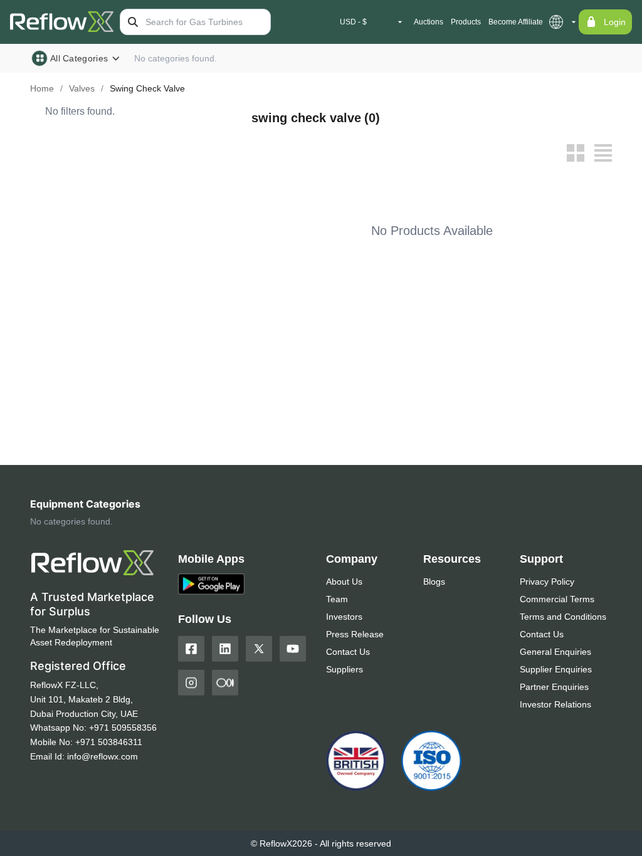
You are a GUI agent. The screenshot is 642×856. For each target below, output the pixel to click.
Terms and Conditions (563, 617)
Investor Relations (555, 704)
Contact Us (348, 652)
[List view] (603, 153)
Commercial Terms (557, 599)
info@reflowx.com (102, 756)
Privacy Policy (547, 582)
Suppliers (344, 669)
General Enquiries (555, 652)
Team (337, 599)
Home (42, 88)
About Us (344, 582)
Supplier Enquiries (556, 669)
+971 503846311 (108, 742)
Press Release (355, 634)
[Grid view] (575, 153)
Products (466, 22)
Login (615, 22)
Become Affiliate (515, 22)
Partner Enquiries (554, 687)
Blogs (434, 582)
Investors (344, 617)
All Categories (79, 58)
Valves (82, 88)
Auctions (428, 22)
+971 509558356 (123, 728)
